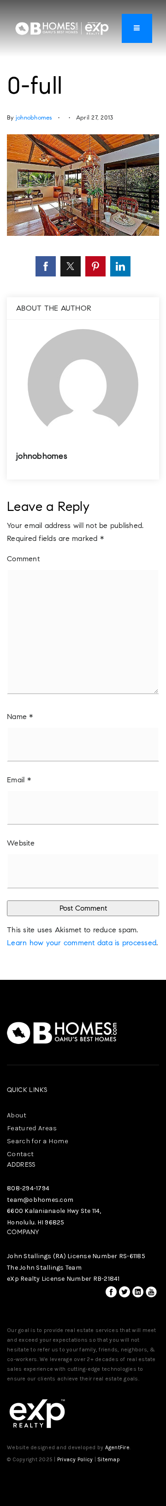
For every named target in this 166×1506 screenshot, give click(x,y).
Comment (23, 558)
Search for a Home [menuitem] (37, 1141)
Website (21, 843)
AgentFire (117, 1447)
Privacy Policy (75, 1459)
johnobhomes (34, 117)
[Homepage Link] (62, 27)
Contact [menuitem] (20, 1154)
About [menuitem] (17, 1115)
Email (19, 779)
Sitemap (108, 1459)
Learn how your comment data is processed (81, 942)
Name (20, 716)
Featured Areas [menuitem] (32, 1128)
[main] (83, 490)
